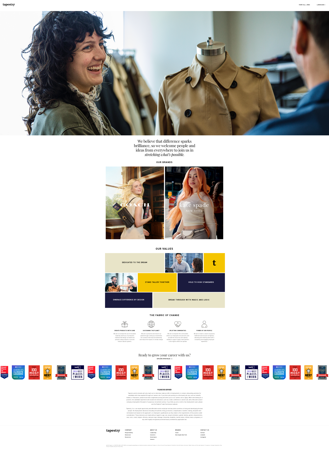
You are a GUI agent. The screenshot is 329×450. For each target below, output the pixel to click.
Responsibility (129, 432)
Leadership (153, 432)
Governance (153, 437)
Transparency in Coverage (209, 445)
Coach (176, 432)
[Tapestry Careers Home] (113, 430)
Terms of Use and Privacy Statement (164, 445)
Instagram (203, 437)
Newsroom (128, 435)
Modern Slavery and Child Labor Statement (196, 445)
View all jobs (304, 4)
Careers (152, 439)
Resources (128, 437)
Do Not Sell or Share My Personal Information (180, 445)
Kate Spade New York (181, 435)
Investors (152, 435)
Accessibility (217, 445)
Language (321, 4)
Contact (202, 432)
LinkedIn (202, 435)
